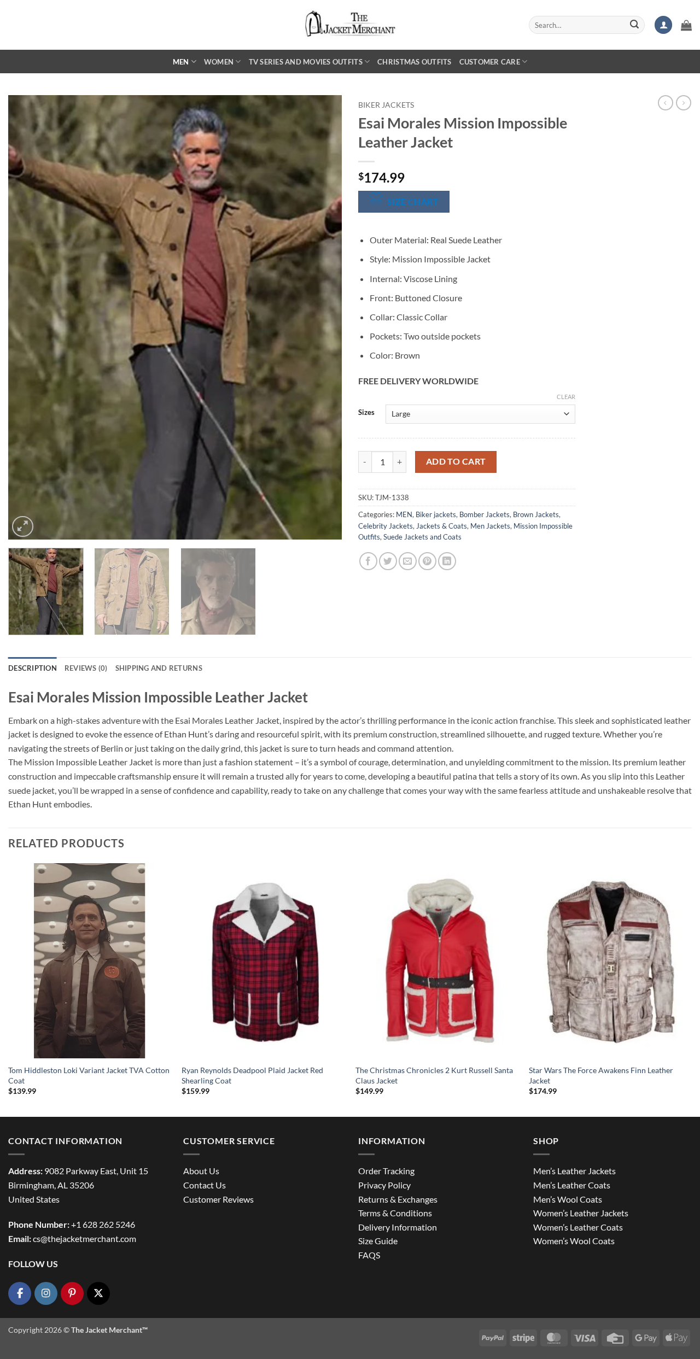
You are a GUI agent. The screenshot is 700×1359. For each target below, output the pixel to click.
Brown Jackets (536, 514)
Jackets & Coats (441, 526)
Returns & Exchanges (398, 1199)
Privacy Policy (384, 1185)
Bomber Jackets (484, 514)
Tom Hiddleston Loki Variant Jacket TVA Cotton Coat (89, 1075)
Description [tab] (32, 668)
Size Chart (413, 202)
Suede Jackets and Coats (422, 536)
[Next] (321, 317)
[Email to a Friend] (408, 561)
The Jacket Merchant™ (109, 1329)
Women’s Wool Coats (574, 1240)
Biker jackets (386, 105)
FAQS (369, 1255)
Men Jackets (490, 526)
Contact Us (204, 1185)
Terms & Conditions (395, 1213)
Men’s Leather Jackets (574, 1170)
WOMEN (219, 61)
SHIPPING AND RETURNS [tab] (158, 668)
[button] (663, 25)
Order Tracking (386, 1170)
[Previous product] (683, 102)
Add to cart (456, 461)
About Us (201, 1170)
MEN (181, 61)
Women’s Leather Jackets (580, 1213)
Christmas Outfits (414, 61)
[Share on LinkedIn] (447, 561)
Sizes (366, 413)
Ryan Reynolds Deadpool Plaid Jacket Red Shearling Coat (252, 1075)
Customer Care (489, 61)
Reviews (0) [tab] (86, 668)
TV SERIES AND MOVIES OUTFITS (306, 61)
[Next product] (665, 102)
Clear (566, 396)
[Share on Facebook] (368, 561)
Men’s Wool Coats (567, 1199)
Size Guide (378, 1240)
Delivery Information (397, 1227)
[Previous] (28, 317)
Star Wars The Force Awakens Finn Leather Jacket (601, 1075)
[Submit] (634, 25)
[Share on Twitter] (388, 561)
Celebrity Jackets (385, 526)
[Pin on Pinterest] (427, 561)
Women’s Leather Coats (578, 1227)
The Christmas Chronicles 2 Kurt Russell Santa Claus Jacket (434, 1075)
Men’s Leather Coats (571, 1185)
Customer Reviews (218, 1199)
